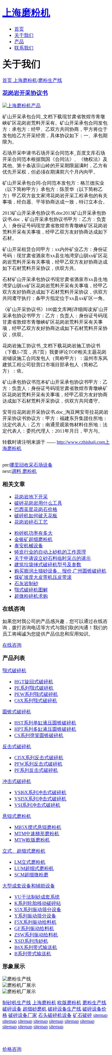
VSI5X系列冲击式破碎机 (40, 798)
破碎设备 (12, 1008)
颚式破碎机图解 (31, 589)
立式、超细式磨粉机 (23, 851)
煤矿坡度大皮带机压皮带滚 (43, 577)
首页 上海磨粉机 (19, 80)
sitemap (100, 1015)
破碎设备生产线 (64, 1008)
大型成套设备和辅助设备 (28, 885)
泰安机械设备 (28, 545)
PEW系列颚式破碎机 (36, 694)
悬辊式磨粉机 (16, 816)
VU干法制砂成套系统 (37, 896)
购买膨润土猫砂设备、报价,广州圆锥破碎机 (60, 570)
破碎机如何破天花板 (35, 515)
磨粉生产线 (50, 80)
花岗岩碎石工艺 (31, 521)
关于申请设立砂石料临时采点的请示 (52, 558)
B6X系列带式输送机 (35, 947)
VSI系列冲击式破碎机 (37, 805)
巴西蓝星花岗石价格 (35, 509)
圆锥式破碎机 (16, 711)
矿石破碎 (82, 1015)
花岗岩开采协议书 (25, 93)
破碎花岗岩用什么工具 (38, 503)
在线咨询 (12, 645)
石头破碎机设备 (55, 1015)
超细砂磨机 (35, 1008)
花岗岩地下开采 (31, 496)
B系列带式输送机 (32, 953)
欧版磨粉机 (69, 1002)
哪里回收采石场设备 (31, 464)
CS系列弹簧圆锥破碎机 (38, 735)
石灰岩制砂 (26, 583)
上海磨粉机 (44, 1002)
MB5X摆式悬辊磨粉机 (37, 827)
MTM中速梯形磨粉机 (36, 833)
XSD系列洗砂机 (31, 941)
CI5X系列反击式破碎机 (38, 757)
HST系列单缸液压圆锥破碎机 (45, 722)
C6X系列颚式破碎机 (35, 700)
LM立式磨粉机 (29, 862)
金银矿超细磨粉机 (33, 539)
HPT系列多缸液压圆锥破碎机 (45, 729)
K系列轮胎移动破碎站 (37, 903)
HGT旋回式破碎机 (33, 681)
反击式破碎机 (16, 746)
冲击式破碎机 (16, 781)
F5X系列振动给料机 (35, 922)
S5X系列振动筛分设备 (37, 909)
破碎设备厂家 (22, 1015)
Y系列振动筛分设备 (35, 915)
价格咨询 (12, 1049)
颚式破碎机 (14, 670)
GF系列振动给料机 (34, 928)
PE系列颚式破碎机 (33, 688)
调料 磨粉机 (24, 471)
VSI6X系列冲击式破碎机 (40, 792)
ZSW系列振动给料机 (36, 934)
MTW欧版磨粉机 (32, 839)
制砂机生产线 (16, 1002)
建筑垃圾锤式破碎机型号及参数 (47, 564)
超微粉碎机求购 (31, 596)
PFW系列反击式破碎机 (38, 763)
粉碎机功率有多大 (33, 533)
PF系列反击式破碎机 (36, 770)
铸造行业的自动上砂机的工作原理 (50, 552)
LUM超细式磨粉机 (34, 868)
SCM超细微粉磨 (31, 874)
